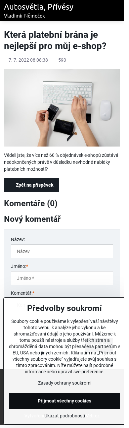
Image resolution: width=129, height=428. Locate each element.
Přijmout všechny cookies (64, 400)
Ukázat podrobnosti (64, 415)
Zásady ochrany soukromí (64, 383)
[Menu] (116, 10)
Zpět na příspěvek (34, 185)
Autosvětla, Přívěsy (38, 11)
